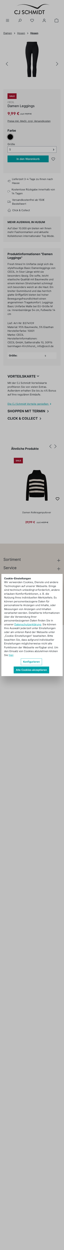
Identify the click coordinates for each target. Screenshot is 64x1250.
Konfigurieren (31, 661)
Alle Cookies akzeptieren (31, 669)
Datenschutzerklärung (27, 624)
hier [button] (11, 655)
